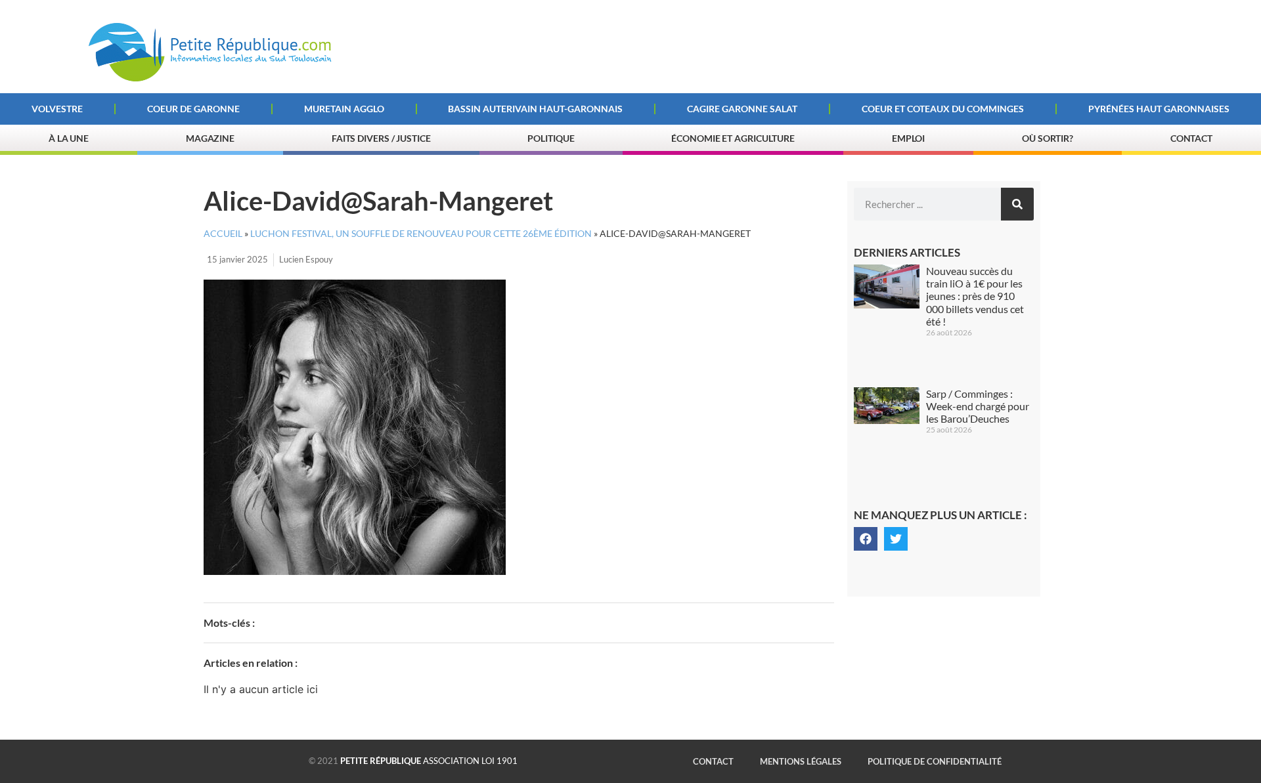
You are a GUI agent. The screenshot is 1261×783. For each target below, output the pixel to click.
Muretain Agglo (344, 108)
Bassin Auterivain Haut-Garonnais (535, 108)
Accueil (223, 233)
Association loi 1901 (429, 760)
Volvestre (57, 108)
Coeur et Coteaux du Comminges (943, 108)
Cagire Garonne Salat (742, 108)
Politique (550, 138)
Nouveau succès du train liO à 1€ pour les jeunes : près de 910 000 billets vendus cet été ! (975, 296)
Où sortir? (1047, 138)
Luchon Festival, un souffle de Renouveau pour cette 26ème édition (421, 233)
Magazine (210, 138)
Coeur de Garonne (193, 108)
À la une (69, 138)
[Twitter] (896, 539)
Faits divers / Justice (381, 138)
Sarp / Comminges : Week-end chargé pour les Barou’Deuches (977, 406)
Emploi (908, 138)
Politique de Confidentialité (935, 761)
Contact (1191, 138)
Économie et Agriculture (733, 138)
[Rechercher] (1017, 204)
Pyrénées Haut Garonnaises (1158, 108)
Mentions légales (800, 761)
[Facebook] (865, 539)
